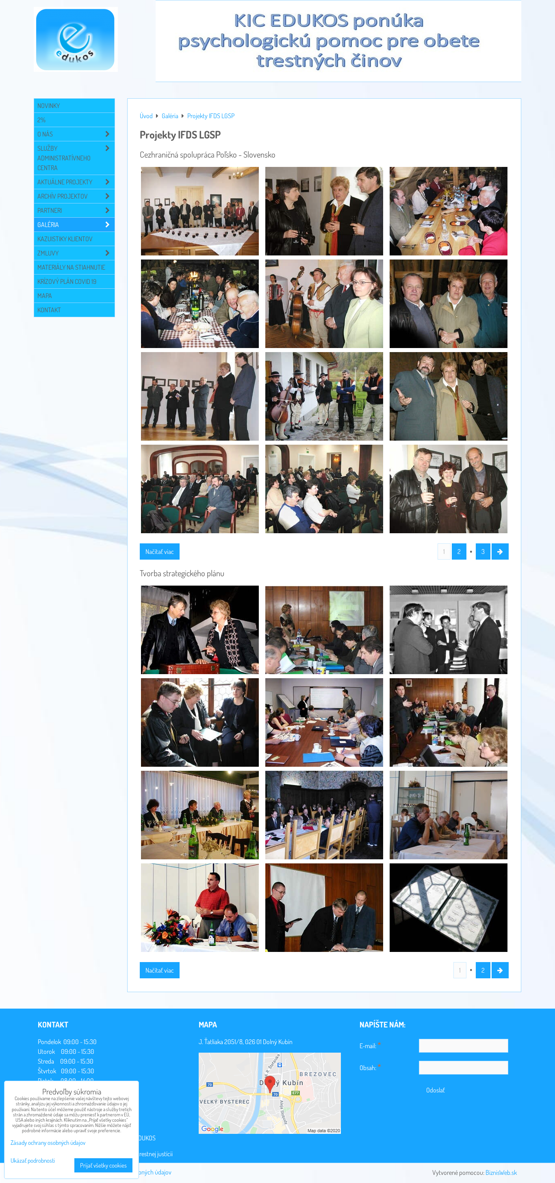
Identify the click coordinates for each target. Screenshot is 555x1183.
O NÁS (45, 134)
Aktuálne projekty (64, 182)
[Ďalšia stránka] (500, 551)
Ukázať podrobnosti (33, 1160)
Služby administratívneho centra (64, 158)
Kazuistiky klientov (65, 239)
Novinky (48, 106)
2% (41, 120)
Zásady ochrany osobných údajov (48, 1142)
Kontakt (49, 310)
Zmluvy (48, 253)
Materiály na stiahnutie (71, 267)
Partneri (49, 210)
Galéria (48, 225)
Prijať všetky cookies (103, 1165)
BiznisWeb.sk (501, 1172)
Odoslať (435, 1090)
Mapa (44, 296)
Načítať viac (159, 551)
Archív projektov (62, 196)
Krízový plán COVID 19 (66, 281)
